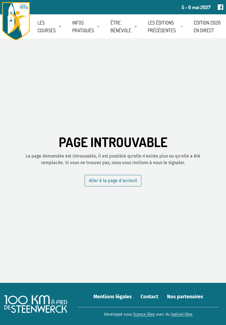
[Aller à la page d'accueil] (16, 21)
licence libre (144, 314)
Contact (149, 297)
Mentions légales (112, 297)
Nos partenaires (185, 297)
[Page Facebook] (220, 7)
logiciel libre (182, 314)
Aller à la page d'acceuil (113, 180)
